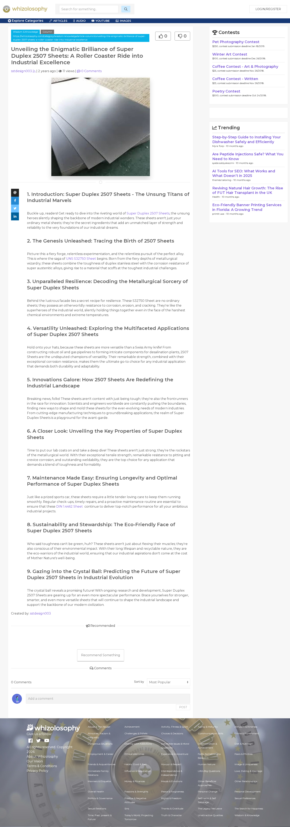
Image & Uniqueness (246, 764)
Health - (217, 196)
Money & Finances (134, 781)
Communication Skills (210, 733)
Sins (126, 808)
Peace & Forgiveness (172, 791)
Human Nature (206, 764)
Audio (81, 21)
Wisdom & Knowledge (25, 31)
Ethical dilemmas (134, 753)
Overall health (96, 791)
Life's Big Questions (209, 770)
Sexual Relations (97, 808)
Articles (60, 21)
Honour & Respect (171, 764)
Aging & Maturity (208, 726)
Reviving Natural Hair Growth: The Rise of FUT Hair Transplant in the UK (247, 190)
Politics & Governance (100, 798)
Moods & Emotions (171, 781)
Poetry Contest (226, 91)
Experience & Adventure (174, 753)
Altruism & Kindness (246, 726)
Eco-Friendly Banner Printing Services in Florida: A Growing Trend (247, 207)
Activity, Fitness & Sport (174, 726)
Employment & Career (100, 753)
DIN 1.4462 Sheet (70, 506)
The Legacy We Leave (210, 808)
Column (47, 31)
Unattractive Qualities (210, 815)
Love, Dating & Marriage (248, 770)
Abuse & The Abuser (99, 726)
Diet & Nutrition (244, 743)
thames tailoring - (222, 179)
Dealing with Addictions (138, 743)
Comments (91, 71)
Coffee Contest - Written (235, 79)
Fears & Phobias (244, 753)
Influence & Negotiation (137, 770)
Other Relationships (246, 781)
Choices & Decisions (172, 733)
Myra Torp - (219, 145)
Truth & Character (171, 815)
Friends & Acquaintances (101, 764)
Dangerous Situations (100, 743)
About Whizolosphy (42, 756)
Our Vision (35, 761)
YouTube (102, 21)
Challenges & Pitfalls (135, 733)
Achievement (132, 726)
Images (125, 21)
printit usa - (219, 213)
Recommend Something (100, 655)
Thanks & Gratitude (172, 808)
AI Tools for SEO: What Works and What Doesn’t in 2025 (243, 173)
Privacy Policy (37, 771)
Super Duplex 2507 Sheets (147, 213)
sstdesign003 (21, 71)
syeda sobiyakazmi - (224, 162)
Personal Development (248, 791)
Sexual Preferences (245, 798)
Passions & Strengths (136, 791)
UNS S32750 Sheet (81, 259)
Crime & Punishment (247, 733)
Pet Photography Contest (235, 42)
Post (183, 707)
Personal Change (207, 791)
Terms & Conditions (42, 766)
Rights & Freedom (171, 798)
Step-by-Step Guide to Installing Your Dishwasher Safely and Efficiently (246, 139)
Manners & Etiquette (99, 781)
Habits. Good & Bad (135, 764)
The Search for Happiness (249, 808)
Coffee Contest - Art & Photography (245, 66)
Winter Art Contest (229, 54)
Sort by (139, 682)
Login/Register (268, 9)
